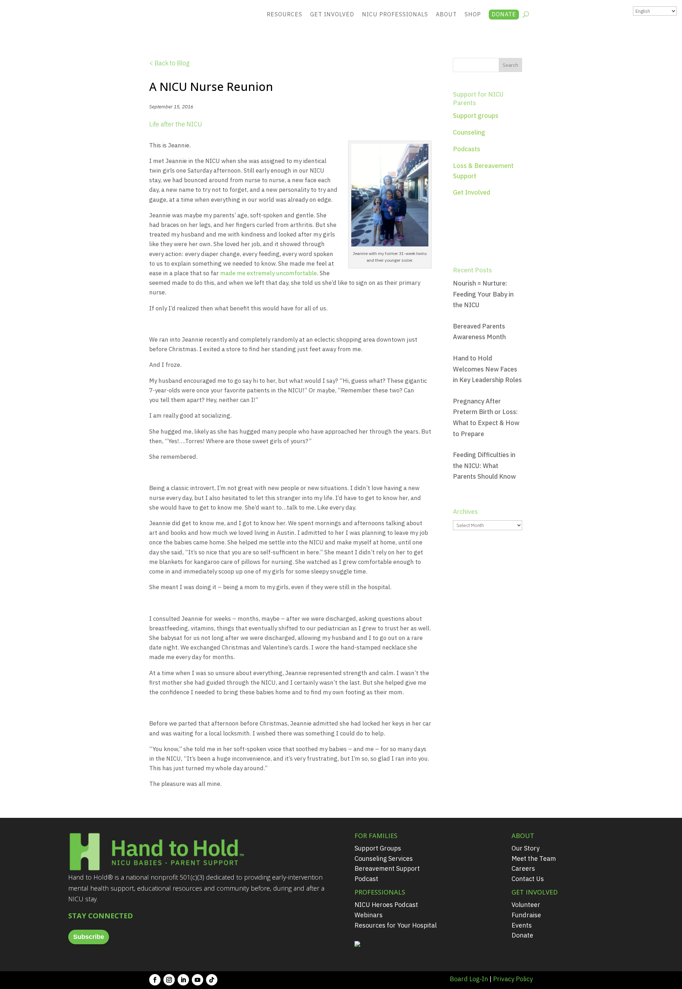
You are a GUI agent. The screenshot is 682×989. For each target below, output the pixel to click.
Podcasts (466, 149)
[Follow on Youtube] (197, 979)
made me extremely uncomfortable (268, 273)
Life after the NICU (175, 124)
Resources (284, 14)
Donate (504, 14)
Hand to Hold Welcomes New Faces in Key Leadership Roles (487, 369)
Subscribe (88, 936)
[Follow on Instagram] (169, 979)
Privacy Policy (513, 979)
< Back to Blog (169, 63)
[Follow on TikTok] (211, 979)
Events (522, 925)
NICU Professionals (395, 14)
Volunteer (526, 905)
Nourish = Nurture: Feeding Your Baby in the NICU (483, 294)
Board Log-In (469, 979)
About (446, 14)
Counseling (469, 132)
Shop (473, 14)
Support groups (475, 116)
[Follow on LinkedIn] (183, 979)
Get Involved (332, 14)
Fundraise (526, 915)
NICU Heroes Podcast (386, 905)
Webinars (368, 915)
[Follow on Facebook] (155, 979)
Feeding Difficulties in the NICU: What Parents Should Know (484, 465)
